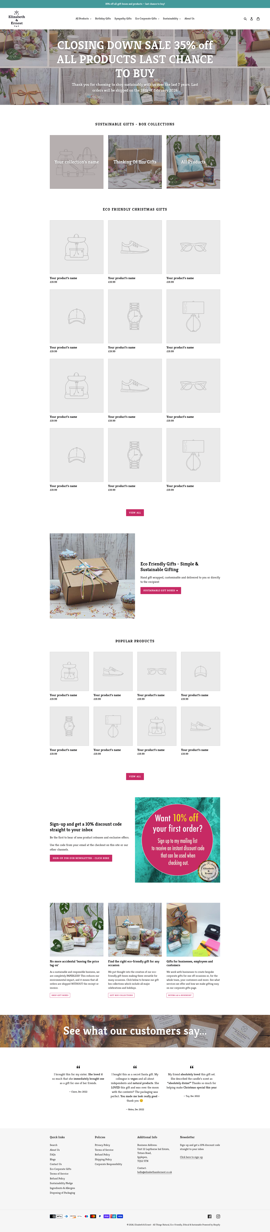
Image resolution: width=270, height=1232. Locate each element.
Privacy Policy (102, 1145)
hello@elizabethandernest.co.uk (154, 1172)
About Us (55, 1150)
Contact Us (56, 1164)
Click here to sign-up (191, 1157)
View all (135, 512)
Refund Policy (57, 1178)
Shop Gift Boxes (60, 995)
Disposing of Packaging (62, 1192)
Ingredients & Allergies (62, 1188)
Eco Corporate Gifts (60, 1169)
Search (53, 1145)
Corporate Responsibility (108, 1164)
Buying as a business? (180, 995)
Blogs (53, 1159)
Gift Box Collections (121, 995)
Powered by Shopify (211, 1224)
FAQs (53, 1154)
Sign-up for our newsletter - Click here (81, 858)
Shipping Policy (103, 1159)
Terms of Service (59, 1173)
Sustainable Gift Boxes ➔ (160, 590)
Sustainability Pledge (61, 1183)
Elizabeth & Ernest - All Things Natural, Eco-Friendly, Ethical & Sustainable (168, 1224)
